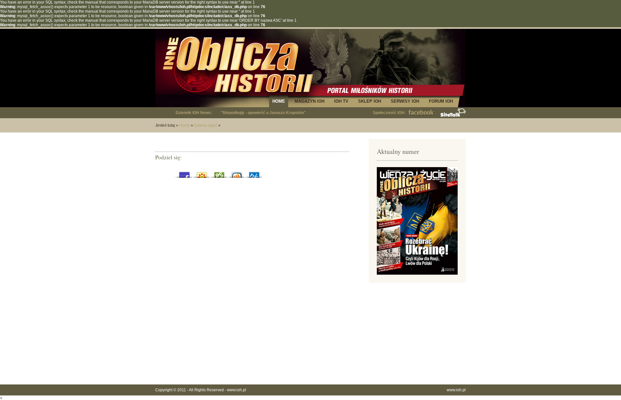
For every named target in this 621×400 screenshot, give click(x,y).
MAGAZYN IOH (309, 101)
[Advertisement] (417, 332)
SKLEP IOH (369, 101)
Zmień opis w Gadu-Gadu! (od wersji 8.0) (202, 173)
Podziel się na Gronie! (219, 173)
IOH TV (341, 101)
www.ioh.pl (236, 390)
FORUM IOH (441, 101)
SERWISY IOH (405, 101)
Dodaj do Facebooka (184, 173)
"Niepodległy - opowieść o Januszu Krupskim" (263, 112)
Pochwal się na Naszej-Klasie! (254, 173)
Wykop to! (236, 173)
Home (184, 125)
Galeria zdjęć (205, 125)
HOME (278, 101)
